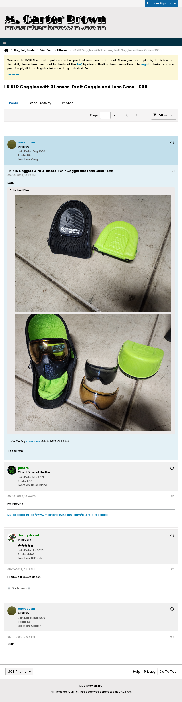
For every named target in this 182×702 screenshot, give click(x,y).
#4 (172, 637)
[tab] (13, 103)
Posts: (22, 155)
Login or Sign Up (159, 3)
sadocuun (33, 441)
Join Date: (25, 151)
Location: (24, 159)
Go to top (168, 671)
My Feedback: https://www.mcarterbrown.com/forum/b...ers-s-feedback (57, 515)
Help (136, 671)
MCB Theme (16, 671)
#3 (172, 569)
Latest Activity (40, 103)
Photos (67, 103)
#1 (173, 170)
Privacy (150, 671)
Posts (13, 103)
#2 (172, 496)
